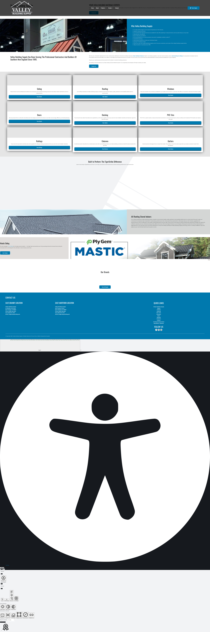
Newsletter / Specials (159, 323)
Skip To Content (3, 619)
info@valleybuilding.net (14, 314)
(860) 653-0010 (12, 311)
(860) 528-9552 (62, 311)
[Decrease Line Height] (2, 588)
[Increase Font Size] (2, 569)
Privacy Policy (34, 336)
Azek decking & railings (177, 55)
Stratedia (48, 336)
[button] (80, 350)
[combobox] (40, 345)
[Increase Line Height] (2, 583)
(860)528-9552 (61, 312)
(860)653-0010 (11, 312)
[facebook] (156, 330)
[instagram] (159, 330)
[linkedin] (161, 330)
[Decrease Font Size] (2, 573)
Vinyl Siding (10, 246)
